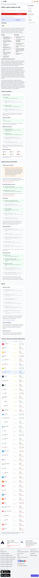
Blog (18, 555)
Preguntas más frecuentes (22, 557)
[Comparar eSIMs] (32, 1)
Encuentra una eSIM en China (6, 562)
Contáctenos (28, 546)
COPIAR (22, 19)
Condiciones (32, 553)
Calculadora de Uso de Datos (23, 551)
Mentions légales (33, 555)
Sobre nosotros (20, 553)
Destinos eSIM (3, 551)
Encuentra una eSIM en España (7, 561)
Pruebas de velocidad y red (11, 10)
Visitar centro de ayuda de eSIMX (8, 320)
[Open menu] (2, 1)
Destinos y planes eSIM (22, 10)
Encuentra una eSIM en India (6, 566)
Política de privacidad (34, 551)
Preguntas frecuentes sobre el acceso (12, 546)
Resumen (3, 10)
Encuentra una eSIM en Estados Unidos (8, 557)
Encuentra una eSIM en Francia (7, 555)
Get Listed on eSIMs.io (22, 565)
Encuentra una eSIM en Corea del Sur (8, 559)
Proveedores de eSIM (5, 553)
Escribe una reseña (34, 575)
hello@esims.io (20, 563)
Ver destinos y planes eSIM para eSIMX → (8, 195)
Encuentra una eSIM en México (6, 564)
